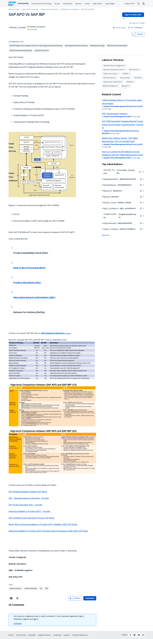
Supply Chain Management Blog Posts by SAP (123, 106)
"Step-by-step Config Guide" (112, 82)
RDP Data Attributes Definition (114, 114)
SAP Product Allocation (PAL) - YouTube (25, 505)
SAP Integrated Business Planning (76, 45)
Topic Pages (110, 4)
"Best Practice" (134, 70)
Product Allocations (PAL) (27, 282)
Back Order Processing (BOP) (29, 268)
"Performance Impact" (110, 74)
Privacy (11, 635)
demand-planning (31, 588)
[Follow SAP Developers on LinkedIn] (143, 635)
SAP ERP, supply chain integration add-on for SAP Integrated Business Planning (36, 45)
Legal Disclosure (44, 635)
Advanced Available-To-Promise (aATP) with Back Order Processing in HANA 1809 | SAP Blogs (48, 531)
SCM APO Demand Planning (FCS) (21, 50)
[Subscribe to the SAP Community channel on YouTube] (139, 635)
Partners (78, 4)
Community (23, 3)
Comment (18, 624)
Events (87, 4)
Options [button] (123, 19)
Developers (67, 4)
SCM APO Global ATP (42, 50)
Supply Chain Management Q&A (117, 116)
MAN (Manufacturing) (97, 45)
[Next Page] (124, 88)
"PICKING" (125, 74)
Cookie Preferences (80, 635)
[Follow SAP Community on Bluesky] (134, 635)
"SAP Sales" (137, 78)
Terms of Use (21, 635)
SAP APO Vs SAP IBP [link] (87, 9)
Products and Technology (41, 4)
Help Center (97, 4)
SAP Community (14, 9)
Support (66, 635)
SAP (46, 588)
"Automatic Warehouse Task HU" (113, 70)
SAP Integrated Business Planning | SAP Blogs (28, 492)
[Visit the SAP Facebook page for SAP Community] (130, 635)
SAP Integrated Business (56, 333)
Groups (57, 4)
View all (105, 235)
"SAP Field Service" (109, 78)
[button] (133, 34)
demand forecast (15, 588)
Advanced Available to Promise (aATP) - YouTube (29, 511)
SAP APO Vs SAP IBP (27, 14)
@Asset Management (110, 86)
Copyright (32, 635)
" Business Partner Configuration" (114, 65)
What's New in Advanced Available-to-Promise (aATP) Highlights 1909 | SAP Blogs (43, 524)
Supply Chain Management (49, 9)
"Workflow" (129, 82)
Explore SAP (130, 4)
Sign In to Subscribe (133, 15)
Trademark (57, 635)
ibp (41, 588)
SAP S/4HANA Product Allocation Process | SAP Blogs (31, 518)
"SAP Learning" (124, 78)
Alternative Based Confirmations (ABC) (34, 297)
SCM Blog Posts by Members (69, 9)
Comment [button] (89, 598)
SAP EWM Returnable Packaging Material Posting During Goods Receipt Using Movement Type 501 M (123, 124)
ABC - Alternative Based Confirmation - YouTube (29, 498)
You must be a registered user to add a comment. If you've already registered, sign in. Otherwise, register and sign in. (49, 617)
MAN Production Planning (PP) (117, 45)
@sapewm (125, 86)
